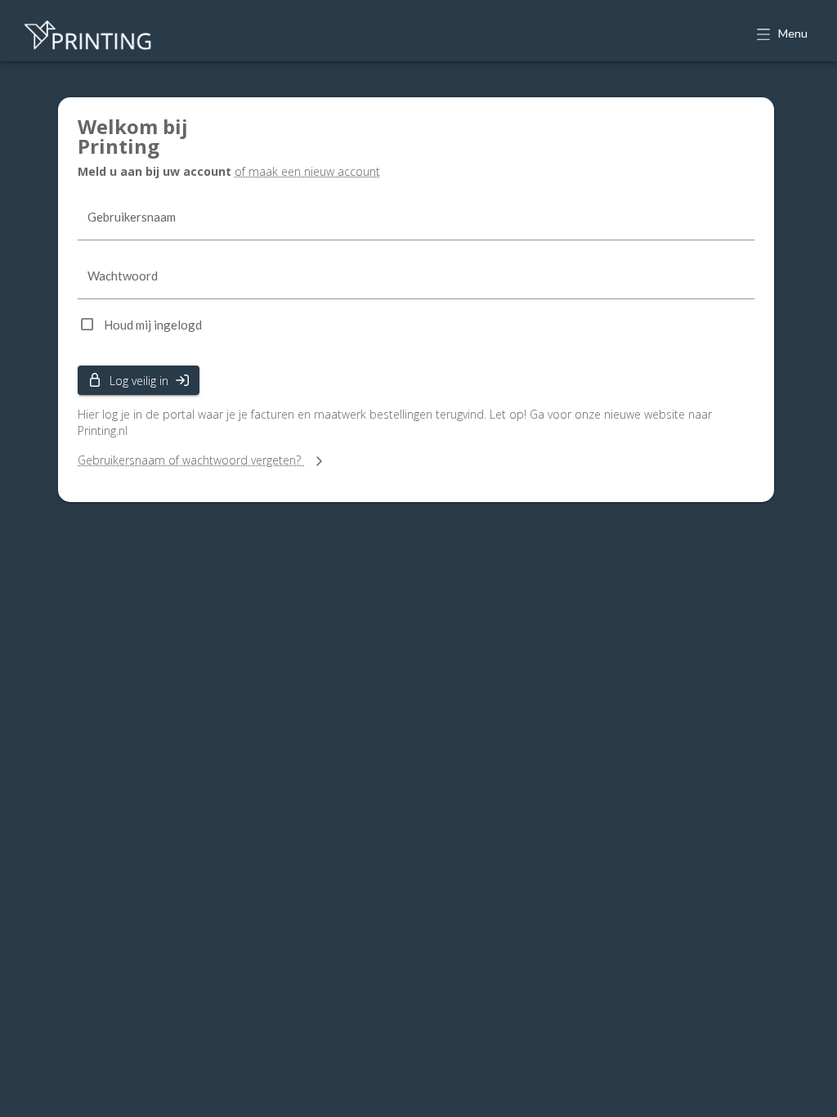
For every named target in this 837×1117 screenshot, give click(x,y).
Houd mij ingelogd (153, 324)
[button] (783, 34)
